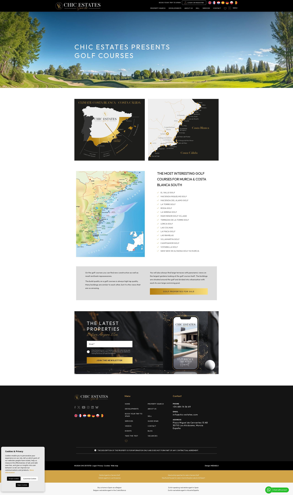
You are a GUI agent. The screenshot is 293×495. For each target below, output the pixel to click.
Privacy (100, 466)
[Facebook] (75, 407)
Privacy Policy (105, 352)
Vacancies (152, 436)
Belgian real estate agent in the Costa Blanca (109, 490)
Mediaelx (215, 466)
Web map (114, 466)
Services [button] (206, 8)
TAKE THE (131, 436)
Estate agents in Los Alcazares (110, 478)
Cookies (107, 466)
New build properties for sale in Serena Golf (183, 475)
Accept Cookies (14, 479)
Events (128, 431)
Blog (150, 431)
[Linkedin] (92, 407)
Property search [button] (158, 8)
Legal (94, 466)
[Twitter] (79, 407)
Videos (128, 426)
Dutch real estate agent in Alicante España (183, 490)
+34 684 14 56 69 (182, 406)
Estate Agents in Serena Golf (109, 475)
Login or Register (195, 3)
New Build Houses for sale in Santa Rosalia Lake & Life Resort (183, 478)
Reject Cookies (22, 485)
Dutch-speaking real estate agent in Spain (183, 488)
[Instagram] (88, 407)
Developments (175, 8)
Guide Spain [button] (153, 421)
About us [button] (188, 8)
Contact (217, 8)
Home (127, 404)
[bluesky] (97, 407)
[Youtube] (84, 407)
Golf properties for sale (178, 291)
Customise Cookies (29, 479)
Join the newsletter (110, 360)
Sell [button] (197, 8)
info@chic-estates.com (185, 414)
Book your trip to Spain (170, 2)
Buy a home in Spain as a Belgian (110, 488)
